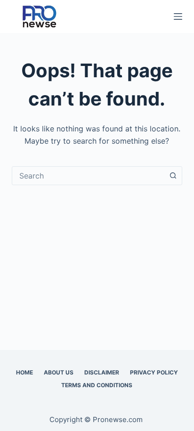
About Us (58, 372)
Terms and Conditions (96, 385)
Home (24, 372)
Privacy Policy (154, 372)
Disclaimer (101, 372)
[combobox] (88, 175)
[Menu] (178, 16)
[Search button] (173, 176)
